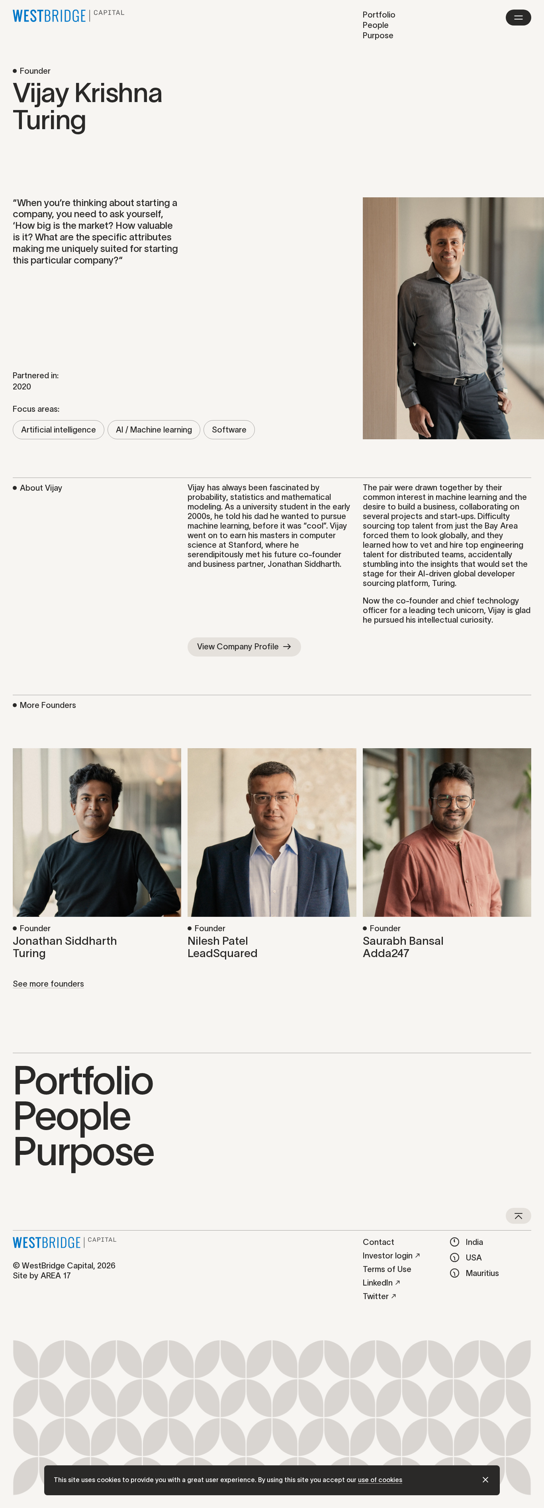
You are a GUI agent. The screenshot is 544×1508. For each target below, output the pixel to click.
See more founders (48, 983)
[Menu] (518, 18)
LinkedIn (378, 1282)
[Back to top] (518, 1216)
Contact (378, 1242)
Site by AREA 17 (42, 1275)
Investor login (388, 1255)
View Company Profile (238, 646)
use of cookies (380, 1479)
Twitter (376, 1296)
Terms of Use (387, 1269)
